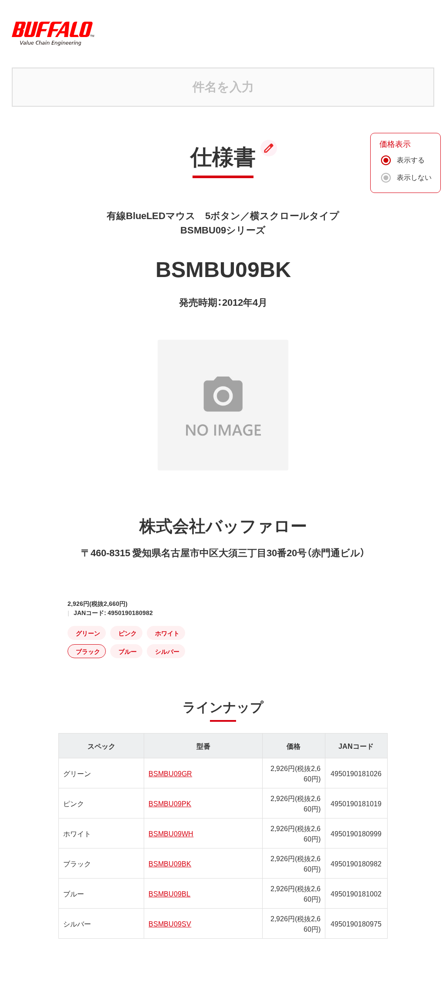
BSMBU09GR (170, 773)
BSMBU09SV (170, 923)
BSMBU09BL (169, 893)
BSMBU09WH (171, 833)
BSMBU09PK (170, 803)
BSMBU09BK (170, 863)
